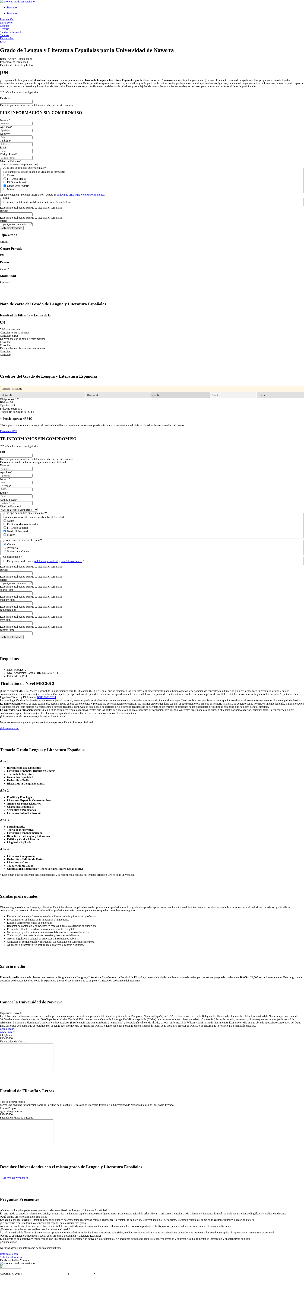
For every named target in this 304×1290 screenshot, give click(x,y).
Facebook (5, 98)
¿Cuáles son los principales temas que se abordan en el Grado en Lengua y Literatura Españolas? (53, 1210)
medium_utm (7, 599)
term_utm (5, 619)
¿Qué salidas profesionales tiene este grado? (24, 1216)
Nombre (5, 120)
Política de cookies (106, 1273)
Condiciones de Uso (56, 1273)
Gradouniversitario (32, 1273)
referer (3, 220)
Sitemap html (7, 1279)
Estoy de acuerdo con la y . (45, 561)
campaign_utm (8, 609)
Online (11, 544)
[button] (152, 1210)
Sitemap (4, 1285)
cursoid (4, 210)
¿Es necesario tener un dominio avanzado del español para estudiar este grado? (43, 1222)
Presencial (12, 547)
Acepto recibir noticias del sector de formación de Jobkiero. (40, 202)
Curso (10, 175)
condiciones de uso (93, 194)
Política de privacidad (81, 1273)
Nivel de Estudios (10, 161)
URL (3, 452)
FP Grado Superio (17, 182)
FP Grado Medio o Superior (22, 524)
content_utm (7, 629)
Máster (11, 189)
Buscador (12, 7)
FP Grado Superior (17, 527)
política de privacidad (69, 194)
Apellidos (6, 126)
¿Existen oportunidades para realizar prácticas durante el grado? (35, 1229)
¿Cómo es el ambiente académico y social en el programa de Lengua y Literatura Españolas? (51, 1235)
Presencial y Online (18, 551)
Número (5, 133)
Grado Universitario (18, 185)
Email (4, 147)
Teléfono (5, 140)
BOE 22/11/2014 (46, 697)
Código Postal (8, 154)
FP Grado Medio (16, 178)
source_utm (6, 589)
